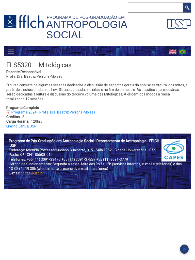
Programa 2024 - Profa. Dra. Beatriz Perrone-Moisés (53, 112)
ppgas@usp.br (32, 173)
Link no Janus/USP (21, 126)
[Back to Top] (184, 249)
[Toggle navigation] (11, 51)
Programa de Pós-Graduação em (87, 17)
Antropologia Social (86, 29)
